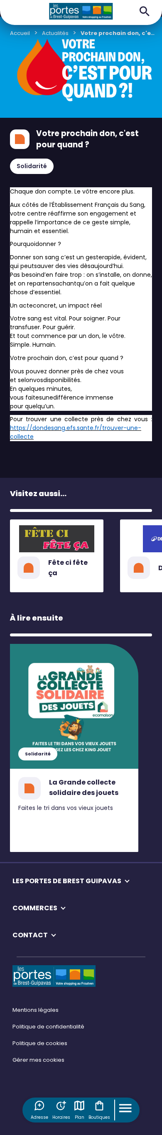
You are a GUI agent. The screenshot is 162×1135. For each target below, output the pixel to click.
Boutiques (99, 1117)
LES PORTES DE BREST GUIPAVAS (66, 881)
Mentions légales (35, 1010)
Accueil (20, 33)
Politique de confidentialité (48, 1027)
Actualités (55, 33)
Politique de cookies (39, 1043)
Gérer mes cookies (38, 1060)
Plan (79, 1117)
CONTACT (30, 935)
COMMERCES (34, 908)
